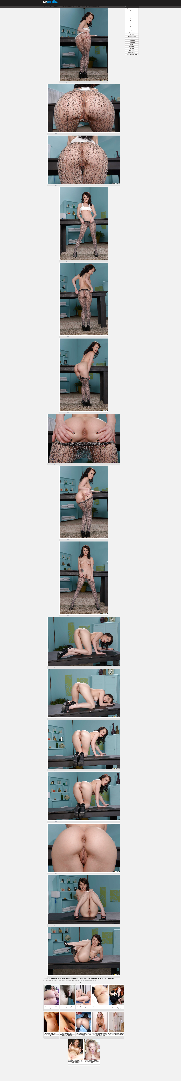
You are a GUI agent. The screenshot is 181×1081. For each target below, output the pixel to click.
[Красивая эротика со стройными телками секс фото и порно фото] (100, 995)
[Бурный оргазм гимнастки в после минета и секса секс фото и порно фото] (84, 995)
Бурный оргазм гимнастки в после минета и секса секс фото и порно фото (83, 1007)
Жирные (132, 26)
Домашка (132, 22)
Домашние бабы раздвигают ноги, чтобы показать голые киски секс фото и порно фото (75, 1061)
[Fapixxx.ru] (50, 3)
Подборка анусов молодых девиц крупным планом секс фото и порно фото (83, 1034)
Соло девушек (132, 42)
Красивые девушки (132, 28)
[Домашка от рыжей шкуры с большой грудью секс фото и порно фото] (51, 1022)
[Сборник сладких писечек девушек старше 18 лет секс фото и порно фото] (51, 995)
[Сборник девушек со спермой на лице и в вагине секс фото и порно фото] (92, 1049)
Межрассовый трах (132, 36)
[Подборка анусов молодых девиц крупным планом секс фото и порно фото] (84, 1022)
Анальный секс (132, 12)
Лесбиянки (132, 30)
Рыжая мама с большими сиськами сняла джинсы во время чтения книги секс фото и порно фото (116, 1007)
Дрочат (131, 24)
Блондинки (132, 14)
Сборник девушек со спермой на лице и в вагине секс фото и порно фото (91, 1061)
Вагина (131, 20)
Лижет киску (132, 32)
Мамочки (132, 34)
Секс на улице (132, 40)
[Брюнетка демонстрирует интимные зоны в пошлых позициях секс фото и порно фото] (67, 1022)
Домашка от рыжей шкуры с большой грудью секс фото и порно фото (51, 1034)
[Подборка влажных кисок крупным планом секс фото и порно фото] (67, 995)
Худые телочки (132, 50)
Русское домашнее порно (132, 54)
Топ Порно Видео (131, 52)
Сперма (131, 44)
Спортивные (131, 46)
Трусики (132, 48)
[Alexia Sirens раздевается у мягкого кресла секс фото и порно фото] (116, 1022)
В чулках (132, 18)
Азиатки (132, 10)
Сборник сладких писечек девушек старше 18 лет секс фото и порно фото (51, 1007)
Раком (132, 38)
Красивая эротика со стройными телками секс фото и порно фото (100, 1007)
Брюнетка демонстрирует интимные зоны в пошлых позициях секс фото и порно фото (67, 1034)
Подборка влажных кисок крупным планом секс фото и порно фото (67, 1007)
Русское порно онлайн (131, 8)
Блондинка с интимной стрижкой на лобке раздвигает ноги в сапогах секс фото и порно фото (99, 1034)
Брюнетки (132, 16)
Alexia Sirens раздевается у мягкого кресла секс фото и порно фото (116, 1034)
